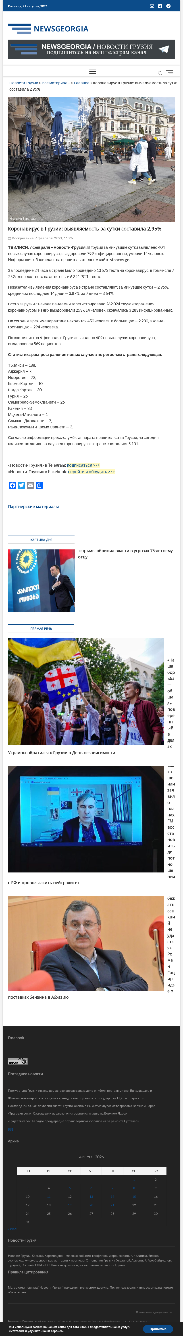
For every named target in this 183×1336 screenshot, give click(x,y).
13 (91, 1196)
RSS (11, 1129)
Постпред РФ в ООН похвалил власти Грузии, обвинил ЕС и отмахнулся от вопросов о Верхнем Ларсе (81, 1106)
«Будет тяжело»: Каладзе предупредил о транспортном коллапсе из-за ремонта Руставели (73, 1121)
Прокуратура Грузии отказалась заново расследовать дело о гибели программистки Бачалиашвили (80, 1090)
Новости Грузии (20, 1321)
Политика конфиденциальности (154, 1312)
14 (112, 1196)
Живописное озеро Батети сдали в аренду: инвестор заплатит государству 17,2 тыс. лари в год (76, 1098)
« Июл (12, 1229)
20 (91, 1205)
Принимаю (158, 1329)
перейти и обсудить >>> (91, 471)
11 (49, 1196)
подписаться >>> (83, 465)
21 (112, 1205)
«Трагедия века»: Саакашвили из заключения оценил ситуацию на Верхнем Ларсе (67, 1113)
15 (134, 1196)
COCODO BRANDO (135, 1321)
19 (70, 1205)
